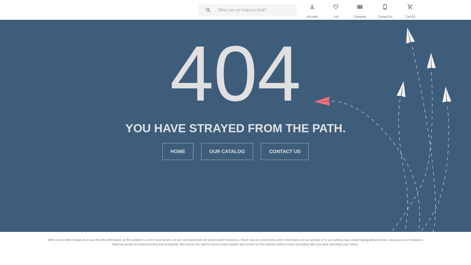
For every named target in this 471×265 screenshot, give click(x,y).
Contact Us (285, 151)
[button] (312, 7)
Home (177, 151)
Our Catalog (227, 151)
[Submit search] (208, 10)
